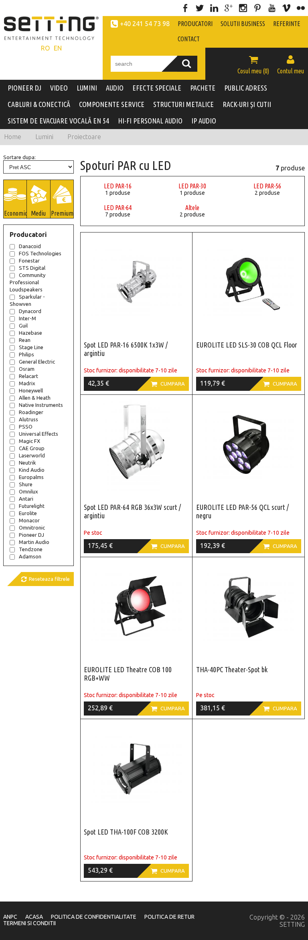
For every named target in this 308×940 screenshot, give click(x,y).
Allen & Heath (35, 397)
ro (45, 48)
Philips (26, 354)
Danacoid (30, 246)
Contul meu (290, 65)
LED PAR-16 (118, 186)
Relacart (28, 376)
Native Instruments (41, 405)
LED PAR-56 (267, 186)
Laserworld (32, 455)
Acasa (34, 917)
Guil (23, 325)
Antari (26, 498)
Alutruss (28, 419)
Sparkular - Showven (27, 300)
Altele (192, 207)
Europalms (31, 477)
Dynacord (30, 311)
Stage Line (31, 347)
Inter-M (27, 318)
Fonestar (29, 260)
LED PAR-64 (118, 207)
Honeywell (31, 390)
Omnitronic (32, 527)
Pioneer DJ (31, 535)
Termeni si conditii (29, 923)
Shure (25, 484)
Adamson (30, 556)
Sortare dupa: (19, 157)
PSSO (25, 426)
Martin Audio (34, 542)
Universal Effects (38, 434)
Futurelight (32, 506)
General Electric (37, 361)
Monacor (29, 520)
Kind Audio (32, 470)
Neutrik (27, 462)
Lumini (44, 136)
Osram (26, 369)
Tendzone (31, 549)
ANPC (10, 917)
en (58, 48)
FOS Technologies (40, 253)
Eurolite (28, 513)
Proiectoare (84, 136)
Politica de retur (169, 917)
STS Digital (32, 268)
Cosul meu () (253, 65)
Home (12, 136)
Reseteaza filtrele (45, 579)
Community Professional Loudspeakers (27, 282)
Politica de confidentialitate (93, 917)
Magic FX (29, 441)
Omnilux (28, 491)
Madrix (27, 383)
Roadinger (31, 412)
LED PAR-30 (192, 186)
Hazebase (30, 333)
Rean (24, 340)
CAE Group (32, 448)
